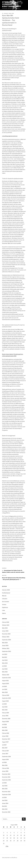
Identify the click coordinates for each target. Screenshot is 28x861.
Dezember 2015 (6, 774)
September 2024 (6, 639)
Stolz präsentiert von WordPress (9, 857)
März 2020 (5, 692)
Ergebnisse (5, 607)
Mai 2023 (4, 657)
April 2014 (4, 800)
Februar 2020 (5, 695)
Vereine (4, 604)
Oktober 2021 (5, 674)
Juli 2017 (4, 745)
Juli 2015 (4, 782)
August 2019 (5, 701)
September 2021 (6, 677)
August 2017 (5, 742)
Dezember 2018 (6, 718)
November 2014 (6, 791)
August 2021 (5, 680)
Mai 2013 (4, 806)
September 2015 (6, 780)
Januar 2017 (5, 753)
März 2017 (4, 747)
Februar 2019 (5, 712)
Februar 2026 (5, 622)
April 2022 (4, 669)
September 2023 (6, 651)
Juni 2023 (4, 654)
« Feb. (7, 846)
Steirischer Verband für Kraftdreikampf (11, 4)
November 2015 (6, 777)
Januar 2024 (5, 645)
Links (3, 610)
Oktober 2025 (5, 625)
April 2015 (4, 785)
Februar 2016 (5, 768)
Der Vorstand (5, 601)
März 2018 (4, 730)
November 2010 (6, 812)
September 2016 (6, 756)
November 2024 (6, 634)
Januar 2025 (5, 631)
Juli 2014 (4, 797)
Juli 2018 (4, 724)
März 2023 (5, 663)
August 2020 (5, 683)
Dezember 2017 (6, 739)
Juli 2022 (4, 666)
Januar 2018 (5, 736)
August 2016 (5, 759)
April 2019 (4, 707)
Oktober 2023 (5, 648)
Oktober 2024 (5, 636)
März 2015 (4, 788)
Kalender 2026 (6, 590)
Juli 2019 (4, 704)
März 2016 (4, 765)
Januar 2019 (5, 715)
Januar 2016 (5, 771)
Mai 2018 (4, 727)
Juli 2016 (4, 762)
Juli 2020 (4, 686)
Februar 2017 (5, 750)
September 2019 (6, 698)
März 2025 (5, 628)
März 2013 (4, 809)
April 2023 (5, 660)
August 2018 (5, 721)
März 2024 (5, 642)
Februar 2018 (5, 733)
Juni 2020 (4, 689)
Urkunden (4, 598)
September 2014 (6, 794)
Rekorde (4, 595)
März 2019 (4, 709)
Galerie (4, 613)
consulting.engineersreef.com (9, 136)
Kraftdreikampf (6, 593)
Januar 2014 (5, 803)
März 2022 (5, 671)
